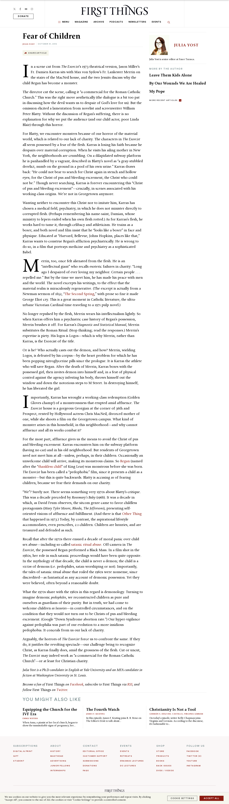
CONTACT (90, 746)
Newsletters (137, 22)
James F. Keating (95, 714)
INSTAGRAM (194, 766)
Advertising (58, 761)
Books (160, 761)
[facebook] (20, 9)
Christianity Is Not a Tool (172, 709)
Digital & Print (23, 751)
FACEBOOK (193, 751)
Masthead (56, 756)
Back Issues (164, 766)
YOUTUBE (192, 761)
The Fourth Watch (102, 709)
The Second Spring (79, 294)
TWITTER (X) (194, 756)
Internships (58, 770)
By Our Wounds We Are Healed (177, 83)
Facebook (76, 684)
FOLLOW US (196, 746)
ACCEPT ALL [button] (211, 798)
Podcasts (116, 22)
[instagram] (32, 9)
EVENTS (126, 746)
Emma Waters (30, 718)
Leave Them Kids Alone (170, 75)
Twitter (61, 690)
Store (160, 751)
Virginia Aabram (193, 714)
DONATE (23, 16)
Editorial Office (93, 751)
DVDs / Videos (165, 770)
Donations (90, 766)
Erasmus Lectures (132, 761)
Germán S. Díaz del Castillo (166, 714)
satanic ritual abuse (86, 544)
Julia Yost (29, 44)
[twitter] (14, 9)
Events (156, 22)
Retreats (126, 756)
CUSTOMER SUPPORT (95, 756)
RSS (129, 684)
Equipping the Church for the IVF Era (50, 711)
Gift (16, 756)
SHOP (160, 746)
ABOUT (55, 746)
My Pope (157, 91)
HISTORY (55, 751)
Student (18, 761)
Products (162, 756)
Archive (98, 22)
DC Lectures (128, 766)
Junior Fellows (60, 766)
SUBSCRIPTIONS (25, 746)
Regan (125, 461)
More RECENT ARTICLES (163, 100)
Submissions (91, 761)
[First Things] (114, 11)
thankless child (49, 466)
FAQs (86, 770)
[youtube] (26, 9)
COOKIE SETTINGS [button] (182, 798)
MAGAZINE (81, 22)
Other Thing (132, 513)
